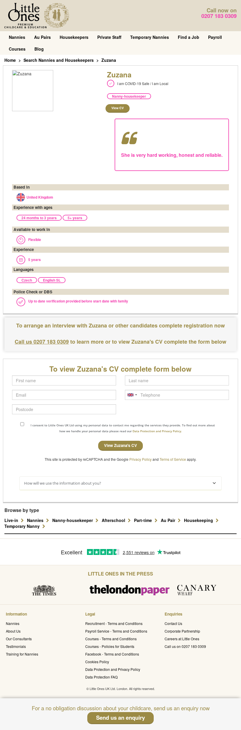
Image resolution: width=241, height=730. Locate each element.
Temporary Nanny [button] (22, 526)
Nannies (17, 37)
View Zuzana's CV (120, 445)
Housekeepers (74, 37)
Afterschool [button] (114, 520)
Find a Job (188, 37)
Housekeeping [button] (199, 520)
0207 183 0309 (219, 16)
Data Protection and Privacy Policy (112, 669)
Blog (39, 49)
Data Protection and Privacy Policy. (157, 431)
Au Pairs (42, 37)
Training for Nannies (22, 653)
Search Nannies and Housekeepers (59, 60)
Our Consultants (19, 638)
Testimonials (16, 646)
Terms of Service (173, 459)
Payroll (215, 37)
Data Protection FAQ (101, 676)
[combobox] (132, 395)
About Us (13, 630)
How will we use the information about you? (62, 483)
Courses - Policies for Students (109, 646)
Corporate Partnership (182, 630)
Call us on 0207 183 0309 (185, 646)
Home (10, 60)
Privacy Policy (140, 459)
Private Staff (109, 37)
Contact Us (173, 623)
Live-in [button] (11, 520)
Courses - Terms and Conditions (111, 638)
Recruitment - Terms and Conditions (114, 623)
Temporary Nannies (149, 37)
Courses (17, 49)
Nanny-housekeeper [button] (73, 520)
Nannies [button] (36, 520)
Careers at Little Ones (182, 638)
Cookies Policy (97, 661)
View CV (117, 108)
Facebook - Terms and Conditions (112, 653)
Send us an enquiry (120, 717)
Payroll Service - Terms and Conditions (116, 630)
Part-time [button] (143, 520)
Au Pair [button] (168, 520)
